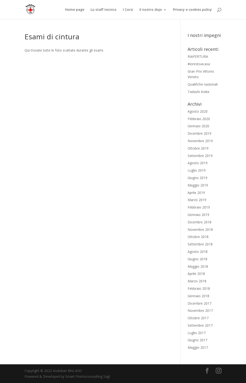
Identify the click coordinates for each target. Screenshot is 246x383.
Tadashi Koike (198, 91)
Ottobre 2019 (198, 148)
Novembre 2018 (200, 229)
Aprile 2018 (196, 273)
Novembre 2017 (200, 310)
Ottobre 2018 (198, 236)
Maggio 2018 (198, 266)
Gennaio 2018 (198, 296)
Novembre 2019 (200, 141)
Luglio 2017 (197, 333)
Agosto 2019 (198, 163)
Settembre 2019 (200, 155)
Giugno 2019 (197, 177)
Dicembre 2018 (199, 222)
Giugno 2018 (197, 259)
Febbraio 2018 (199, 288)
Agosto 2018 (198, 251)
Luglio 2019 (197, 170)
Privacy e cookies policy (192, 10)
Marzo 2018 (197, 281)
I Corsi (128, 10)
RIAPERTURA (198, 56)
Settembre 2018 (200, 244)
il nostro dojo (150, 10)
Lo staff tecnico (104, 10)
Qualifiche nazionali (203, 84)
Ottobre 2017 (198, 318)
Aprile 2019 (196, 192)
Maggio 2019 (198, 185)
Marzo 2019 (197, 199)
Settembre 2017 (200, 325)
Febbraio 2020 (199, 118)
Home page (74, 10)
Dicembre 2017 (199, 303)
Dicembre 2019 (199, 133)
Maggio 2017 (198, 347)
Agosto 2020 (198, 111)
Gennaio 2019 (198, 214)
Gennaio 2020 (198, 126)
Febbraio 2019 (199, 207)
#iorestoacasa (199, 64)
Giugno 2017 (197, 340)
